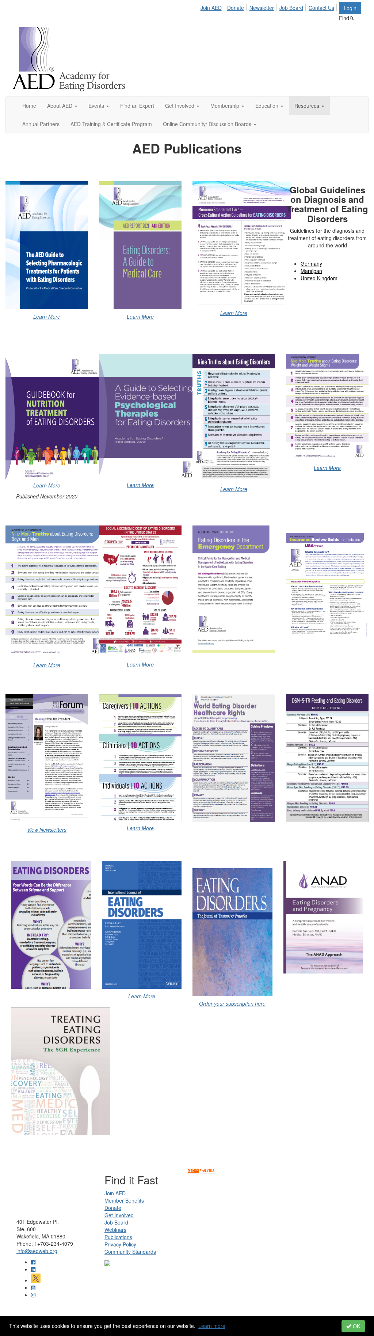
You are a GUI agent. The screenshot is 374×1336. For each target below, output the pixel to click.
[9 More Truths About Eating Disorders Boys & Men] (46, 591)
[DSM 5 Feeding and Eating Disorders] (327, 758)
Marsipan (311, 270)
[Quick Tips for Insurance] (327, 586)
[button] (62, 105)
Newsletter (261, 7)
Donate (235, 7)
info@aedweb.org (36, 1251)
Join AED (211, 7)
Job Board (291, 7)
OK (355, 1326)
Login (350, 8)
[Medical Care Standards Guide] (46, 245)
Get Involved (119, 1215)
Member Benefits (124, 1200)
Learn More (46, 316)
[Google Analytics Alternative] (201, 1170)
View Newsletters (46, 829)
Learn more (211, 1325)
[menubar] (269, 6)
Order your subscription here (232, 1003)
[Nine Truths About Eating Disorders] (233, 418)
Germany (311, 263)
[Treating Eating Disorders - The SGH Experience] (51, 1071)
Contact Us (321, 7)
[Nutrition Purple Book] (54, 416)
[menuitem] (213, 6)
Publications (118, 1237)
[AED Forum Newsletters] (46, 758)
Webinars (115, 1229)
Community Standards (130, 1251)
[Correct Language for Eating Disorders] (51, 925)
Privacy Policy (120, 1244)
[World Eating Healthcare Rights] (233, 758)
